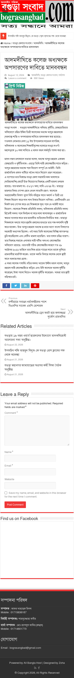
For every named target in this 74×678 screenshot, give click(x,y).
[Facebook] (39, 667)
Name (9, 452)
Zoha (62, 663)
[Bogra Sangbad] (37, 15)
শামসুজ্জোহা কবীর (27, 619)
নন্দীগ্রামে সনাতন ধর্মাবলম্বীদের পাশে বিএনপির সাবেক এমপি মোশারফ (27, 302)
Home (6, 43)
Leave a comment (17, 78)
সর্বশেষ (62, 75)
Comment (11, 413)
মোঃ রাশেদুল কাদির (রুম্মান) (30, 625)
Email (9, 466)
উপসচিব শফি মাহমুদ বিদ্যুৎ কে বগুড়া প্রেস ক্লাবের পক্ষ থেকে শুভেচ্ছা (37, 36)
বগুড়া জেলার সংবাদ (22, 43)
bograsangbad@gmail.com (25, 648)
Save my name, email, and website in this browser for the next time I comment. (35, 495)
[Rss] (35, 667)
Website (9, 479)
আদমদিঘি (38, 43)
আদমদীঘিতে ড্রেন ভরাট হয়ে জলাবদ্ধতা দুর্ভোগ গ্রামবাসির (45, 313)
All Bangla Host (33, 663)
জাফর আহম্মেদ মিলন (21, 609)
